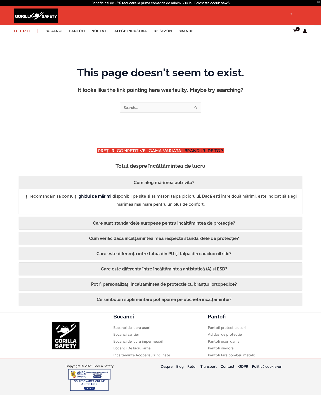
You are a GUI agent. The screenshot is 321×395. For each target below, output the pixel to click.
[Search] (286, 15)
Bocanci (54, 31)
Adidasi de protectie (225, 334)
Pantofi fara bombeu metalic (232, 355)
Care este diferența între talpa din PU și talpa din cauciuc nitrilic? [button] (164, 253)
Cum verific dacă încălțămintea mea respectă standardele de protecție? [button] (164, 238)
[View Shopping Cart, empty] (295, 30)
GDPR (243, 366)
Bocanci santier (126, 334)
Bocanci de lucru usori (131, 327)
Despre (167, 366)
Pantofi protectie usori (227, 327)
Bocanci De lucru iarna (132, 348)
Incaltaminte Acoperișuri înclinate (141, 355)
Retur (192, 366)
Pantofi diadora (221, 348)
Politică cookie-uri (267, 366)
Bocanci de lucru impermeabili (138, 341)
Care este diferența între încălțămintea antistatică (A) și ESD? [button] (164, 269)
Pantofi (77, 31)
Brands (186, 31)
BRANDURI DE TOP (204, 150)
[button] (23, 31)
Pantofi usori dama (224, 341)
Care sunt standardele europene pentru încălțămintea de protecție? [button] (164, 223)
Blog (180, 366)
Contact (228, 366)
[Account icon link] (305, 31)
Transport (208, 366)
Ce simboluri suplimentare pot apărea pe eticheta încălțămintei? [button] (164, 299)
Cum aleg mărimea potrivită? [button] (164, 182)
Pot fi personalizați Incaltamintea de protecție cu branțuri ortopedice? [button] (164, 284)
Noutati (99, 31)
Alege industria (130, 31)
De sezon (163, 31)
